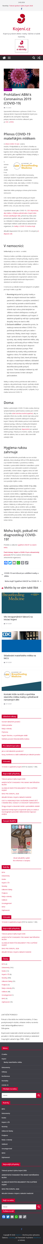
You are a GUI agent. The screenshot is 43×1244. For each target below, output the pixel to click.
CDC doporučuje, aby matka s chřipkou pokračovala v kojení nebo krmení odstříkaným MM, (21, 213)
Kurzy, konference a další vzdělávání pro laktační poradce (21, 755)
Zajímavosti (6, 910)
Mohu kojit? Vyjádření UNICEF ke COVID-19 (22, 581)
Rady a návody (7, 729)
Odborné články (7, 890)
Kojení (4, 1059)
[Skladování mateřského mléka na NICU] (21, 633)
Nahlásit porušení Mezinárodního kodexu (15, 739)
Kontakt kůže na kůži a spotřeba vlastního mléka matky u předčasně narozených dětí (21, 697)
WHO (12, 122)
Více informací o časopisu (21, 861)
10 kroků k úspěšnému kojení (12, 767)
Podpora (5, 893)
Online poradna (7, 725)
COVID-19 (5, 1085)
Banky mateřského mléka (13, 1062)
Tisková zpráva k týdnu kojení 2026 (21, 6)
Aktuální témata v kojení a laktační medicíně (16, 797)
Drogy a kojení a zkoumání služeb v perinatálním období (21, 806)
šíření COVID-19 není (12, 144)
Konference (6, 1076)
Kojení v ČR (5, 883)
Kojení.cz (21, 29)
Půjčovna (5, 732)
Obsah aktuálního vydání (21, 858)
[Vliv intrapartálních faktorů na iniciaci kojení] (21, 594)
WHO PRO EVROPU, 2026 (11, 794)
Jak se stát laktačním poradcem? (12, 751)
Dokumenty (8, 89)
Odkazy (4, 1072)
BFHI (3, 872)
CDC (6, 122)
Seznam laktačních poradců (11, 722)
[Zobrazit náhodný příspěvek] (38, 57)
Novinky (4, 886)
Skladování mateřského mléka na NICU (20, 657)
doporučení (25, 429)
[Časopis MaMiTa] (21, 826)
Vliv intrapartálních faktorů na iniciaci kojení (18, 618)
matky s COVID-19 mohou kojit (24, 226)
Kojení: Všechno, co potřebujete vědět (15, 735)
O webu (4, 1054)
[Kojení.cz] (4, 57)
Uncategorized (6, 903)
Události (4, 900)
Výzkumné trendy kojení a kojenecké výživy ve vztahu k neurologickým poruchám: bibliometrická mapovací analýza (20, 812)
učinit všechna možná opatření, (22, 413)
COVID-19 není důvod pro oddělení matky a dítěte (21, 574)
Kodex (4, 879)
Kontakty (5, 1081)
